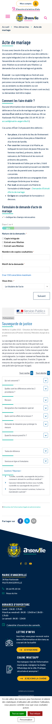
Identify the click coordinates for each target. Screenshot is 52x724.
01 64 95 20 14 (13, 588)
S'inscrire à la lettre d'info (28, 9)
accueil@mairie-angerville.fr (15, 121)
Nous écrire (11, 593)
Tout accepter (18, 713)
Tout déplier (41, 373)
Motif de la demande (13, 264)
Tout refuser (35, 713)
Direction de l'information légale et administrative (22, 507)
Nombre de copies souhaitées (18, 251)
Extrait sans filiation (14, 246)
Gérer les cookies (26, 691)
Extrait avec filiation (14, 242)
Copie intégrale (11, 238)
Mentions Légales (26, 696)
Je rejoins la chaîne (35, 678)
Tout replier (24, 373)
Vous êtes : (8, 280)
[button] (26, 380)
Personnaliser (26, 719)
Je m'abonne (31, 650)
